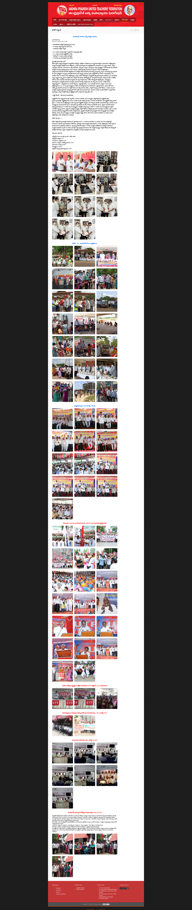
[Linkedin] (128, 888)
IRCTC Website (80, 889)
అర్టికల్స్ (95, 19)
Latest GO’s (108, 19)
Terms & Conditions (60, 894)
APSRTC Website (80, 888)
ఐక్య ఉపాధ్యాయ (87, 19)
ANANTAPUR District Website (106, 897)
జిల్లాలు (61, 24)
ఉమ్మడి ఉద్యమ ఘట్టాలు (75, 19)
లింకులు (55, 24)
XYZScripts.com (102, 909)
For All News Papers (103, 898)
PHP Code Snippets (90, 909)
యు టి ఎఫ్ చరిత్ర (63, 19)
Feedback (58, 888)
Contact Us (58, 890)
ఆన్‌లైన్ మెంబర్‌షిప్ (71, 24)
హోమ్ (54, 19)
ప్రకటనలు (117, 19)
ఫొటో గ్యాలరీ (125, 19)
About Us (58, 892)
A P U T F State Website (104, 888)
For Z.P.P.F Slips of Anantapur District (108, 889)
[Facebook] (121, 888)
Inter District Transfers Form (85, 24)
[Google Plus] (125, 888)
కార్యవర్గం (132, 19)
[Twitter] (123, 888)
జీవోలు (101, 19)
